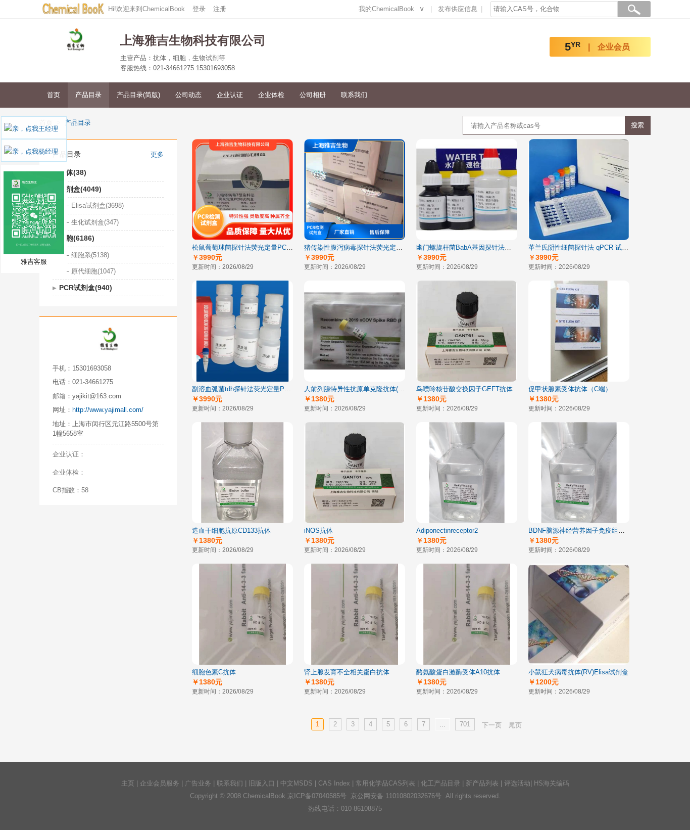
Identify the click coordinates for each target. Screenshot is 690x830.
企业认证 (230, 95)
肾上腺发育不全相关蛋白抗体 (346, 672)
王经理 (48, 128)
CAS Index (334, 783)
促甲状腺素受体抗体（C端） (570, 389)
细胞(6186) (76, 238)
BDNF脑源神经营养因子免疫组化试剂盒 (586, 530)
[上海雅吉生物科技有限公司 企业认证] (105, 454)
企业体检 (271, 95)
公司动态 (188, 95)
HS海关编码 (551, 783)
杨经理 (48, 151)
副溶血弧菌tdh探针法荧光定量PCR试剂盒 (252, 389)
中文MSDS (296, 783)
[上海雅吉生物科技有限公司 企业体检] (105, 472)
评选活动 (517, 783)
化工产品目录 (440, 783)
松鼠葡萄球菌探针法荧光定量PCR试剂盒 (251, 247)
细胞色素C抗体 (214, 672)
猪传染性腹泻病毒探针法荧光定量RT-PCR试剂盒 (375, 247)
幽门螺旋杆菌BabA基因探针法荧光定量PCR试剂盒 (490, 247)
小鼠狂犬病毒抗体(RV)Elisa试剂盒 (578, 672)
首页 (53, 95)
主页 (127, 783)
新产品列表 (482, 783)
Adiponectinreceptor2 (447, 530)
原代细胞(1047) (93, 271)
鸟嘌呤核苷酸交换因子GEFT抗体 (464, 389)
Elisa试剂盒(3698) (97, 205)
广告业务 (198, 783)
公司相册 (313, 95)
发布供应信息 (457, 9)
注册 (219, 9)
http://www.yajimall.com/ (107, 409)
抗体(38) (72, 172)
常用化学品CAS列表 (385, 783)
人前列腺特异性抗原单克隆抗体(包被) (358, 389)
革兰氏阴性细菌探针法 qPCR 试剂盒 (581, 247)
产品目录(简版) (138, 95)
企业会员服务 (159, 783)
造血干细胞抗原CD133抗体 (231, 530)
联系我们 (354, 95)
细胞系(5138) (90, 255)
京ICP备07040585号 (317, 796)
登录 (199, 9)
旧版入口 (262, 783)
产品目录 (88, 95)
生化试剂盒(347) (95, 222)
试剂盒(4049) (80, 189)
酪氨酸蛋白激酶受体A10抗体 (458, 672)
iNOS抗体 (318, 530)
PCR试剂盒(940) (85, 288)
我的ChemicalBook (386, 9)
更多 (157, 154)
